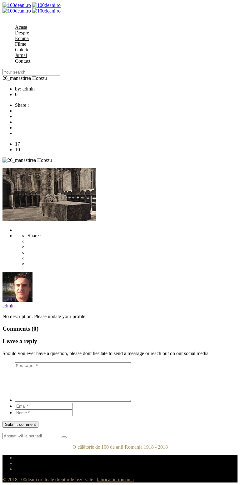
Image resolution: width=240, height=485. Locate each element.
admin (8, 305)
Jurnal (21, 55)
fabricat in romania (115, 479)
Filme (20, 44)
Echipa (22, 38)
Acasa (21, 27)
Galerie (22, 49)
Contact (22, 61)
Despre (22, 32)
